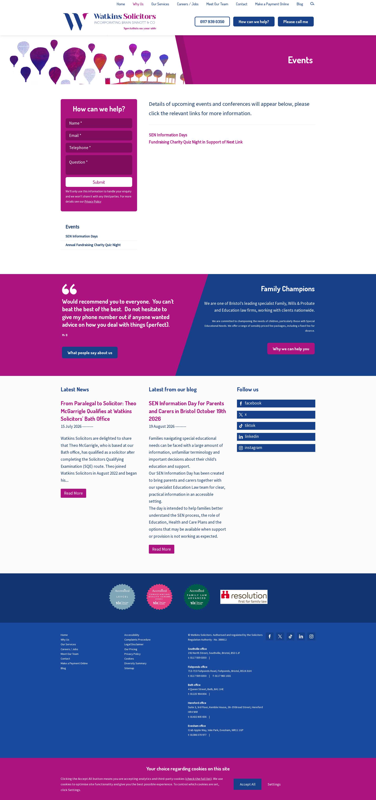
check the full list (198, 778)
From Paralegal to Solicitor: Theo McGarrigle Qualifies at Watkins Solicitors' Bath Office (98, 411)
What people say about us (90, 352)
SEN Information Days (82, 236)
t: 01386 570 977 (197, 735)
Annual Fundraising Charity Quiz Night (93, 245)
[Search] (312, 3)
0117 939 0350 (212, 21)
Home (121, 4)
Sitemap (129, 668)
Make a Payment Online (272, 4)
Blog (300, 4)
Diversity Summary (135, 663)
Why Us (138, 4)
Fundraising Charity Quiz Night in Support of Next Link (196, 142)
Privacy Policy (92, 201)
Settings (274, 784)
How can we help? (254, 21)
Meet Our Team (217, 4)
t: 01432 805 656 (197, 717)
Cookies (129, 658)
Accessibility (131, 635)
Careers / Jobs (188, 4)
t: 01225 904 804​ (197, 694)
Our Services (160, 4)
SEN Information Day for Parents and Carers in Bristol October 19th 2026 (187, 411)
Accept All (247, 784)
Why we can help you (291, 348)
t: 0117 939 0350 (197, 657)
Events (72, 227)
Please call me (295, 21)
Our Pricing (130, 649)
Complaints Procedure (137, 639)
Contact (241, 4)
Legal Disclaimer (134, 644)
